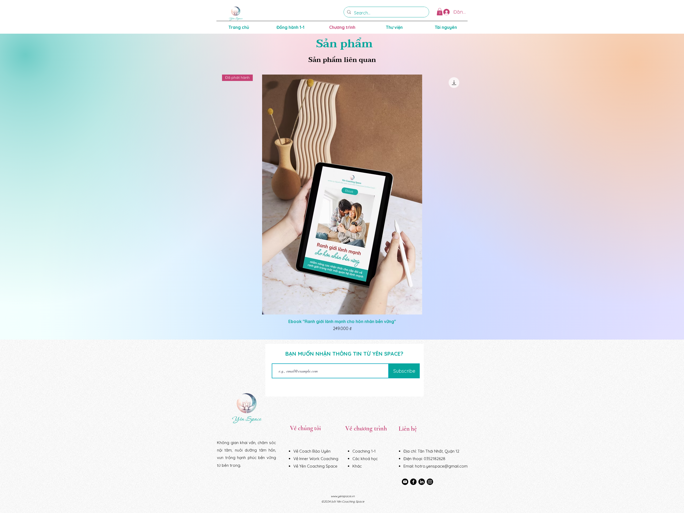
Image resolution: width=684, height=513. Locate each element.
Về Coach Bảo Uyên (312, 451)
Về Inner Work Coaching (315, 458)
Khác (357, 466)
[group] (342, 203)
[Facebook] (413, 482)
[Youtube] (405, 482)
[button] (440, 11)
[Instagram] (430, 482)
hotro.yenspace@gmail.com (441, 466)
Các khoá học (365, 458)
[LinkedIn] (421, 482)
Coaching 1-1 (364, 451)
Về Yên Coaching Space (315, 466)
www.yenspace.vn (343, 496)
